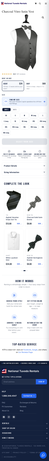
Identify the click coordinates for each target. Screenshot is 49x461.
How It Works (8, 438)
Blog (21, 411)
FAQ (3, 403)
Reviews (23, 406)
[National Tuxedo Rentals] (14, 3)
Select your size (24, 141)
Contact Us (27, 396)
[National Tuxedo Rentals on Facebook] (4, 417)
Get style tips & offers (12, 377)
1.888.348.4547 (9, 396)
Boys (15, 110)
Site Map (6, 452)
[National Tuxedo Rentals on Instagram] (9, 417)
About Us (5, 411)
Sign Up (41, 381)
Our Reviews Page (25, 352)
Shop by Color (8, 428)
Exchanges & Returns (28, 403)
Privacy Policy (20, 452)
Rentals (5, 423)
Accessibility (10, 457)
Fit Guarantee (7, 406)
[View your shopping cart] (36, 3)
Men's (6, 110)
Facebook (27, 350)
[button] (40, 3)
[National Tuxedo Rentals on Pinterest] (14, 417)
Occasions (7, 433)
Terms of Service (37, 452)
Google (34, 350)
